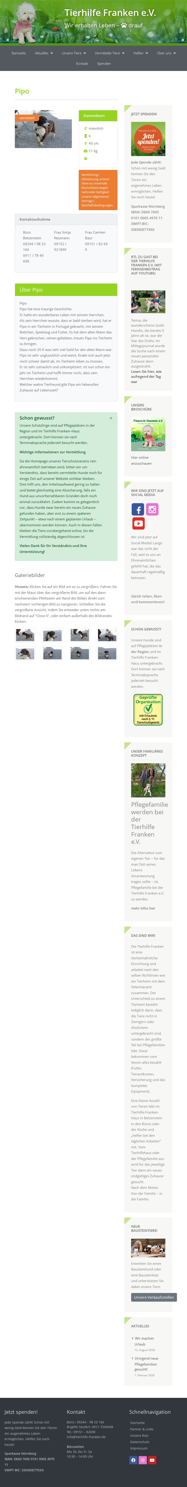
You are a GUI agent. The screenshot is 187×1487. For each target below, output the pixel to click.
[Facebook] (133, 1460)
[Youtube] (152, 1460)
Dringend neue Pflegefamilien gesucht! (146, 1363)
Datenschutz (139, 1442)
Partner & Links (141, 1429)
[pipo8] (107, 652)
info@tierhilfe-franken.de (86, 1437)
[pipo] (25, 635)
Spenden (104, 63)
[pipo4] (52, 635)
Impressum (139, 1448)
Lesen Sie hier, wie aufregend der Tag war (146, 376)
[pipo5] (25, 652)
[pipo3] (80, 635)
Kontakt (82, 63)
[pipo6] (52, 652)
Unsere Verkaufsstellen (154, 1297)
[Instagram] (143, 1460)
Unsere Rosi (139, 1435)
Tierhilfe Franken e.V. (110, 12)
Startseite (18, 53)
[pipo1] (107, 635)
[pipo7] (80, 652)
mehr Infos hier (143, 908)
